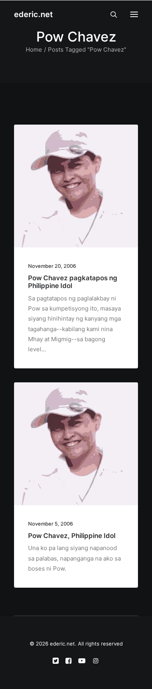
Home (34, 49)
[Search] (110, 14)
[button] (134, 14)
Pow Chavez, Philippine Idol (71, 536)
